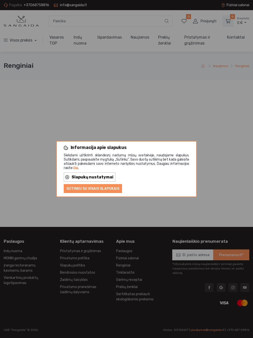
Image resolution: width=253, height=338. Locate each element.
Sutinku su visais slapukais (92, 189)
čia (75, 168)
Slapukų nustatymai (92, 177)
